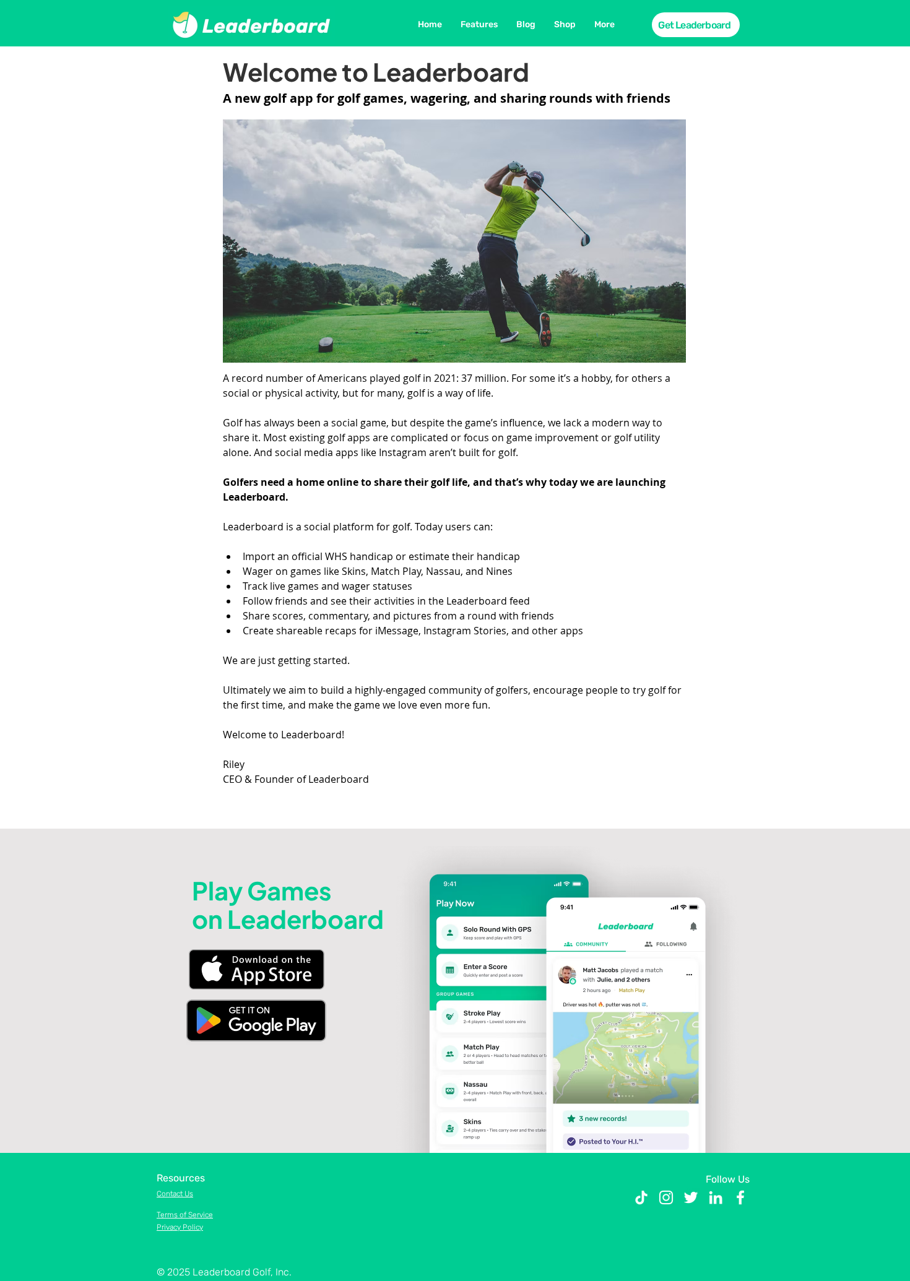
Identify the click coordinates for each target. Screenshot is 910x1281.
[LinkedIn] (715, 1197)
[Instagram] (666, 1197)
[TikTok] (641, 1197)
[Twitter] (691, 1197)
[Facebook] (740, 1197)
